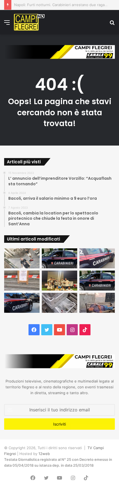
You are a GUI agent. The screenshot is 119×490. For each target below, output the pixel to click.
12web (44, 453)
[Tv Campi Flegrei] (29, 22)
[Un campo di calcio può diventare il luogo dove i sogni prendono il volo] (59, 281)
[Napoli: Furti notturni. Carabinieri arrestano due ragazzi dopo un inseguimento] (59, 258)
